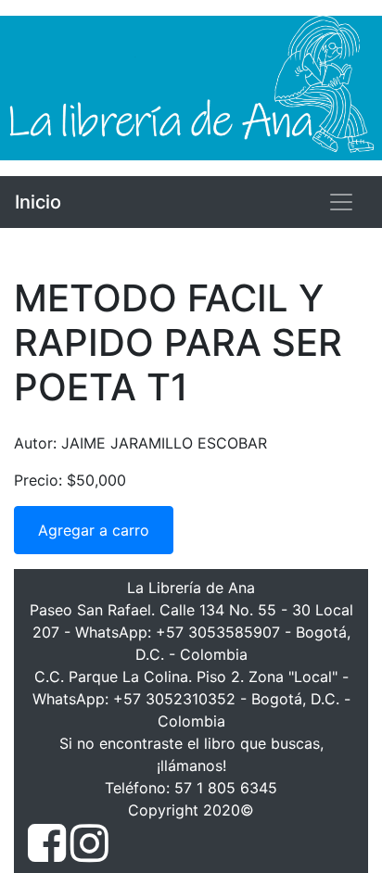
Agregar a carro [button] (93, 530)
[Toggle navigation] (341, 202)
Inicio (38, 202)
